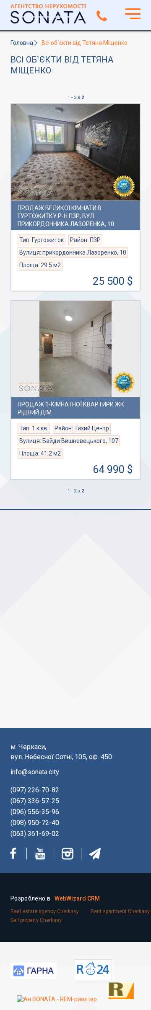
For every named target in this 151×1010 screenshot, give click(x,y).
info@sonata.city (34, 772)
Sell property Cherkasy (36, 920)
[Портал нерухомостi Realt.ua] (112, 990)
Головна (21, 42)
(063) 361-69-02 (34, 834)
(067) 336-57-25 (34, 801)
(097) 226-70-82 (34, 790)
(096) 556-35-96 (34, 812)
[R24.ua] (93, 969)
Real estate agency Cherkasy (44, 911)
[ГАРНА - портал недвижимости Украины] (33, 972)
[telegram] (95, 853)
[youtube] (40, 853)
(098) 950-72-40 (34, 823)
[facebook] (13, 853)
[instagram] (67, 853)
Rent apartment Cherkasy (120, 911)
